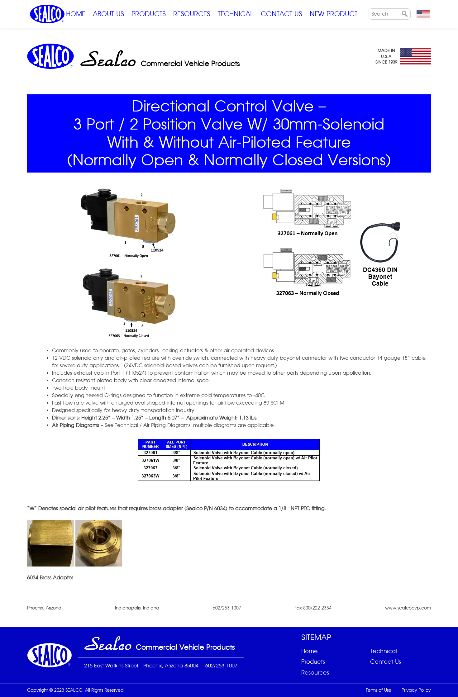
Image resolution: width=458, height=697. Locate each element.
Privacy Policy (416, 690)
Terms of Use (378, 690)
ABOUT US (108, 14)
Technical (235, 14)
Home (75, 14)
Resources (191, 14)
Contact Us (281, 14)
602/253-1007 (221, 666)
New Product (333, 14)
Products (148, 14)
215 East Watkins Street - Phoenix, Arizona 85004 (141, 666)
